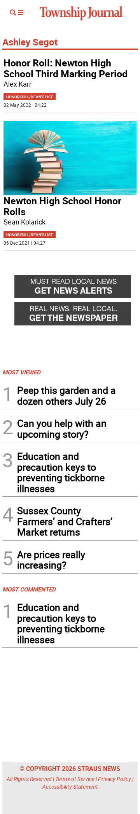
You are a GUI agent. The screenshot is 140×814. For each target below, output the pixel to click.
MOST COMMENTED (29, 589)
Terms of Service (74, 779)
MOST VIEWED (21, 372)
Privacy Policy (114, 779)
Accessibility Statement (70, 786)
